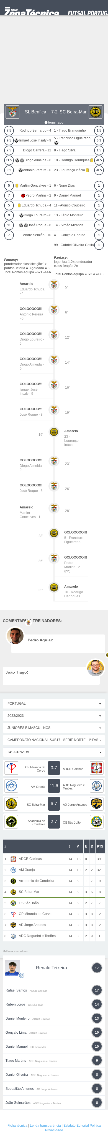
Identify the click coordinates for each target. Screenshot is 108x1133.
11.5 (9, 160)
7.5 (9, 130)
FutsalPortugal (54, 7)
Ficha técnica (17, 1125)
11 (9, 225)
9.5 (9, 140)
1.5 (99, 130)
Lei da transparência (45, 1125)
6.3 (99, 140)
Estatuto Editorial (76, 1125)
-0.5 (99, 160)
